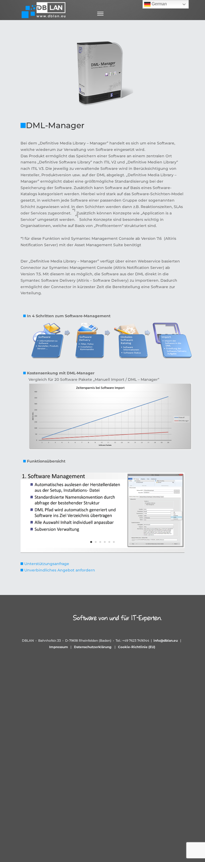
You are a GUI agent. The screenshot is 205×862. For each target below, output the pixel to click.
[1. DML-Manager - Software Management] (102, 551)
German (159, 4)
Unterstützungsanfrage (46, 563)
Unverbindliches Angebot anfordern (59, 570)
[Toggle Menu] (100, 13)
